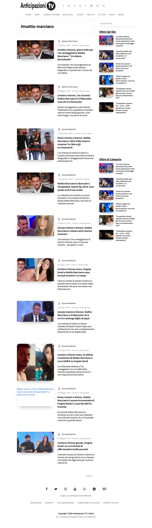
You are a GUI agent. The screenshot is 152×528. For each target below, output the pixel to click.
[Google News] (99, 6)
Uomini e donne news (80, 45)
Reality (91, 14)
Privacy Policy (111, 502)
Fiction (102, 14)
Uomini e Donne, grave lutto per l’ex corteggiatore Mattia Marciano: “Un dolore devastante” (75, 54)
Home (28, 14)
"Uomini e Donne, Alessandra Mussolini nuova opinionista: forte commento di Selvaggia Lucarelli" (125, 41)
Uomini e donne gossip (81, 223)
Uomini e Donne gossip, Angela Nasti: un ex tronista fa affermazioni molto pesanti (74, 446)
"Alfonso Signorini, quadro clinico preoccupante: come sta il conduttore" (125, 79)
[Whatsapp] (87, 6)
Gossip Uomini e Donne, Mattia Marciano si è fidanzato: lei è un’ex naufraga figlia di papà (74, 315)
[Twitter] (70, 6)
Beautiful (68, 14)
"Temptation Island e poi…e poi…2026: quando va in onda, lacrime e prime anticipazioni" (124, 108)
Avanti (89, 476)
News (121, 14)
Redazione (36, 502)
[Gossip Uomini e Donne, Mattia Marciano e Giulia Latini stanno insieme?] (35, 225)
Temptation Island (81, 179)
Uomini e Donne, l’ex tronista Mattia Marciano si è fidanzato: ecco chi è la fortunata (74, 98)
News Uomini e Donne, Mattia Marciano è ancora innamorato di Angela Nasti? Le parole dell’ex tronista (75, 401)
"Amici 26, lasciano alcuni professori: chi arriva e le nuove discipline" (124, 67)
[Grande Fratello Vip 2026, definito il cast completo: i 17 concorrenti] (106, 55)
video (112, 14)
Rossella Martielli (69, 129)
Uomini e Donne (52, 14)
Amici (37, 14)
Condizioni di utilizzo (88, 502)
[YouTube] (81, 6)
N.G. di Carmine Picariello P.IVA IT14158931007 (76, 517)
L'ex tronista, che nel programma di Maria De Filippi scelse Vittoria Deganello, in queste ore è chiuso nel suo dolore (74, 68)
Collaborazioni (65, 502)
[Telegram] (93, 6)
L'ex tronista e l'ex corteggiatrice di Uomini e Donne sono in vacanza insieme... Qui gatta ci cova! (73, 242)
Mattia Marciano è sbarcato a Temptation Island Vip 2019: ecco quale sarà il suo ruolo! (75, 187)
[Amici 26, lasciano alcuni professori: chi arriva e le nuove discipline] (106, 67)
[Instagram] (76, 6)
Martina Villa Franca (70, 41)
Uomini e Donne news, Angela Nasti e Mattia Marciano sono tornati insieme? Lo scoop (74, 272)
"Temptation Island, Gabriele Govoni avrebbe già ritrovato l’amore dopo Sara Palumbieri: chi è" (125, 93)
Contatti (49, 502)
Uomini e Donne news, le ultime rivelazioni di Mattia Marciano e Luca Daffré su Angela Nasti (75, 358)
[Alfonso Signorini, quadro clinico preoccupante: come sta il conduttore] (106, 79)
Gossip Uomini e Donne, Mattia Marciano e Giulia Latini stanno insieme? (74, 231)
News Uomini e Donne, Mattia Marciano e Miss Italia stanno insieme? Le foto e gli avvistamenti (74, 142)
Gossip (80, 14)
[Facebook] (65, 6)
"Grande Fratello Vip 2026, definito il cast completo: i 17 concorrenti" (124, 54)
